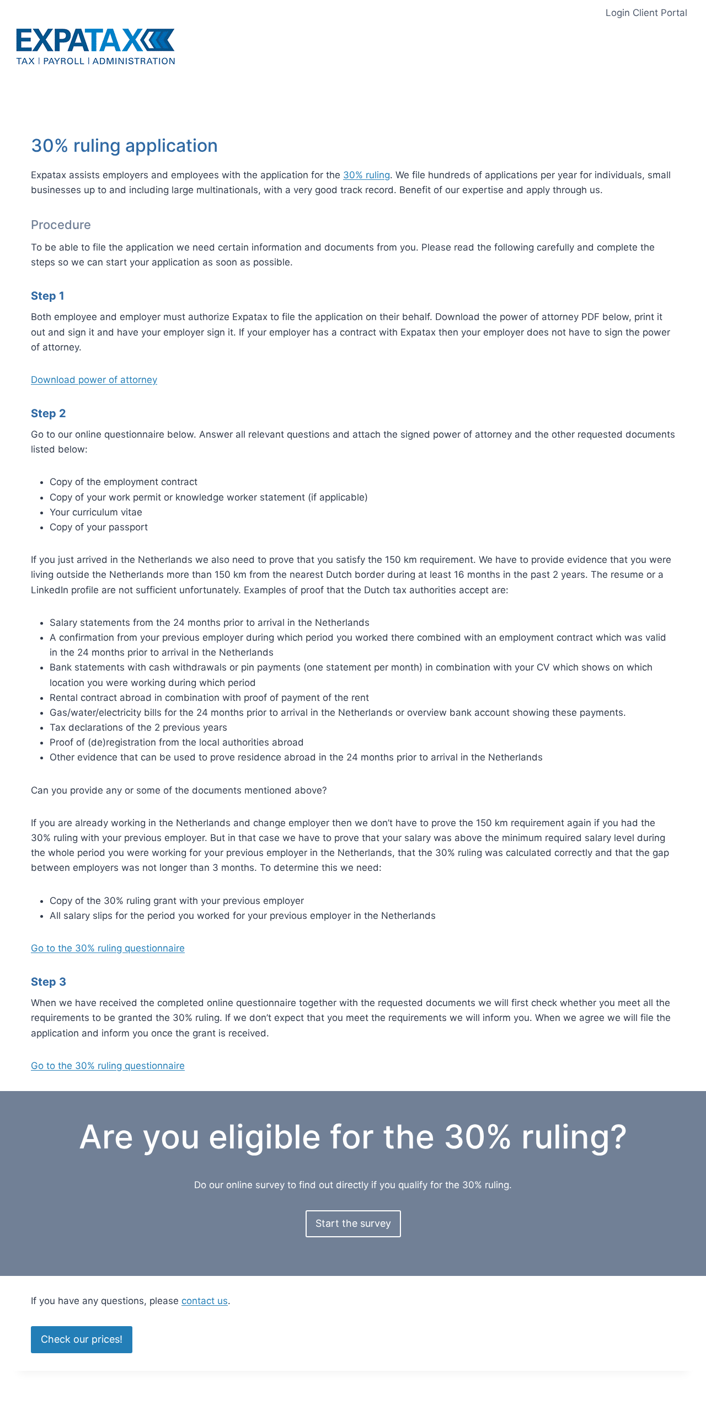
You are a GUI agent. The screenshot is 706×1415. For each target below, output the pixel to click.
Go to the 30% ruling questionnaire (108, 948)
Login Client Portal (646, 12)
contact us (204, 1300)
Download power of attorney (94, 379)
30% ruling (366, 174)
